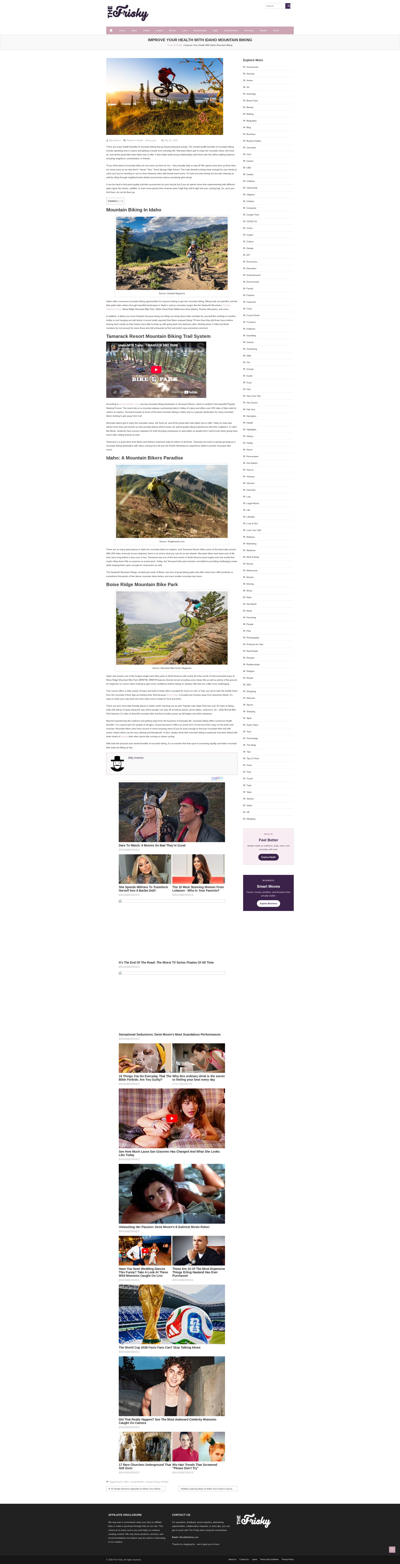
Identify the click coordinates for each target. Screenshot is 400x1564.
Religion (251, 671)
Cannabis (251, 147)
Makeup (251, 537)
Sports (250, 704)
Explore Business (268, 903)
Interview (251, 490)
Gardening (252, 349)
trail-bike (164, 1482)
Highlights (251, 429)
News (134, 30)
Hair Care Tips (254, 396)
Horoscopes (252, 456)
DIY (248, 255)
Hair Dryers (252, 402)
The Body (251, 745)
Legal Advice (253, 503)
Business (251, 134)
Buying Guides (254, 141)
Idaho (126, 1482)
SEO (249, 684)
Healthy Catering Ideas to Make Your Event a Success (207, 1489)
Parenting (249, 30)
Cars (249, 154)
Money (250, 563)
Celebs (159, 30)
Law (249, 496)
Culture (250, 241)
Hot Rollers (252, 463)
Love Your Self (254, 530)
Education (251, 268)
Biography (252, 120)
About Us (232, 1559)
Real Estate (252, 651)
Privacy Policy (288, 1559)
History (250, 436)
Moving (250, 584)
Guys (249, 382)
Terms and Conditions (269, 1559)
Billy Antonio (115, 140)
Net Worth (252, 604)
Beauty (250, 107)
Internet (250, 483)
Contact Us (244, 1559)
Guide (249, 376)
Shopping (251, 691)
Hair (249, 389)
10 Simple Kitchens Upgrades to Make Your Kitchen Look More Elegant (138, 1489)
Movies (172, 30)
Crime (249, 228)
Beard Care (252, 100)
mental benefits (137, 1482)
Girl (248, 362)
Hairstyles (251, 416)
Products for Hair (255, 644)
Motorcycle (150, 140)
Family (250, 288)
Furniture (251, 322)
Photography (253, 637)
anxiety (124, 736)
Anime (250, 80)
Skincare (251, 698)
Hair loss (251, 409)
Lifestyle (251, 517)
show (120, 201)
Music (249, 590)
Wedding (251, 819)
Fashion (251, 295)
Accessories (252, 67)
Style (215, 30)
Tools (249, 765)
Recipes (251, 657)
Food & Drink (253, 315)
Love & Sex (252, 523)
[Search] (287, 6)
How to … (251, 470)
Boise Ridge (172, 695)
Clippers (251, 194)
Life (248, 510)
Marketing (251, 543)
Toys (249, 772)
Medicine (251, 550)
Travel (276, 30)
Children (251, 181)
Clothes (250, 201)
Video (249, 805)
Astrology (251, 94)
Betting (250, 114)
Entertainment (231, 30)
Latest (254, 1559)
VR (248, 812)
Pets (249, 631)
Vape (249, 792)
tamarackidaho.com (129, 404)
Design (250, 248)
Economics (252, 261)
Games (250, 342)
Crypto (250, 235)
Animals (250, 73)
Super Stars (252, 725)
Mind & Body (253, 557)
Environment (253, 282)
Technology (252, 738)
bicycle (119, 1482)
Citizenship (252, 188)
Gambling (251, 335)
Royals (263, 30)
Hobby (250, 443)
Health (146, 30)
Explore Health (268, 857)
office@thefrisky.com (188, 1537)
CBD (249, 167)
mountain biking (152, 1482)
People (250, 624)
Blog (249, 127)
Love (184, 30)
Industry (251, 476)
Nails (249, 597)
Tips (249, 751)
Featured (251, 302)
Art (248, 87)
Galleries (251, 329)
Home (122, 30)
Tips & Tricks (253, 758)
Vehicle (250, 798)
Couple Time (253, 214)
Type (249, 785)
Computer (251, 208)
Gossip (250, 369)
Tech (249, 731)
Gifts (249, 355)
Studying (251, 711)
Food (249, 308)
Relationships (200, 30)
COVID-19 (252, 221)
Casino (250, 161)
